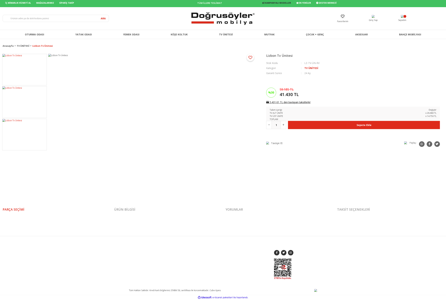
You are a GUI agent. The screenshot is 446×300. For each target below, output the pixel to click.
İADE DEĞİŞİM (208, 259)
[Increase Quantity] (283, 125)
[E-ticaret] (222, 297)
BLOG (132, 264)
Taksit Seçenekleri (353, 209)
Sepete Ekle (364, 125)
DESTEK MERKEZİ (327, 2)
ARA (103, 18)
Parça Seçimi (13, 209)
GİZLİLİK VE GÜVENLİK (211, 254)
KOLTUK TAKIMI (172, 249)
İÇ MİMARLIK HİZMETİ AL (18, 2)
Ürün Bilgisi (124, 209)
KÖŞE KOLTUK (172, 269)
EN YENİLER (305, 2)
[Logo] (223, 18)
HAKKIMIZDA (135, 249)
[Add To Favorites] (250, 57)
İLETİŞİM (133, 259)
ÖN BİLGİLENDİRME (210, 264)
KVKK (203, 273)
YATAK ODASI (171, 259)
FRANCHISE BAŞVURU (139, 269)
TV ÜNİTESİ (311, 68)
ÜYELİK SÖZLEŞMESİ (210, 269)
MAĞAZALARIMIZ (45, 2)
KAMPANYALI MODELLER (277, 2)
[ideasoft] (205, 297)
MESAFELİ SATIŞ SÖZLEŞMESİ (215, 249)
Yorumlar (234, 209)
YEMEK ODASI (171, 254)
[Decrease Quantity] (269, 125)
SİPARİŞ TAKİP (66, 2)
